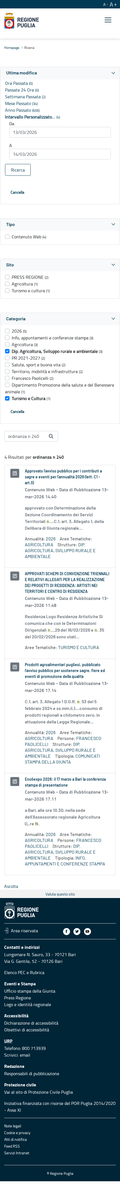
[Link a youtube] (87, 931)
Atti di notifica (15, 1139)
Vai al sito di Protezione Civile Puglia (38, 1092)
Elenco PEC (14, 972)
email (25, 1055)
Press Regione (17, 998)
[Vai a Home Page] (21, 21)
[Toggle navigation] (108, 20)
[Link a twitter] (76, 931)
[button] (60, 73)
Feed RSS (12, 1146)
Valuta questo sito (60, 894)
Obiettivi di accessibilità (26, 1030)
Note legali (12, 1125)
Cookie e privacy (17, 1132)
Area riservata (24, 930)
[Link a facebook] (66, 931)
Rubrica (37, 972)
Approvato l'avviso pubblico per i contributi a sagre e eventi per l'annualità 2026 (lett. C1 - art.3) (63, 477)
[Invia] (51, 436)
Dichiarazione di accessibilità (31, 1023)
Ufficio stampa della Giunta (29, 991)
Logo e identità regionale (27, 1004)
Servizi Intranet (16, 1152)
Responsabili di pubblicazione (31, 1073)
